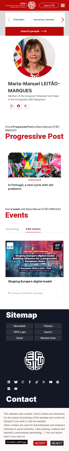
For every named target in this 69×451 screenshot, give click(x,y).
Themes (48, 325)
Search (48, 5)
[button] (62, 20)
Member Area (48, 337)
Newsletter (20, 325)
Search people (30, 31)
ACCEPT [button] (40, 443)
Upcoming (12, 229)
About (19, 337)
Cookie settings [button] (16, 442)
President (18, 19)
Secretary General (43, 19)
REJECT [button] (57, 443)
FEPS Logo (20, 331)
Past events (33, 229)
